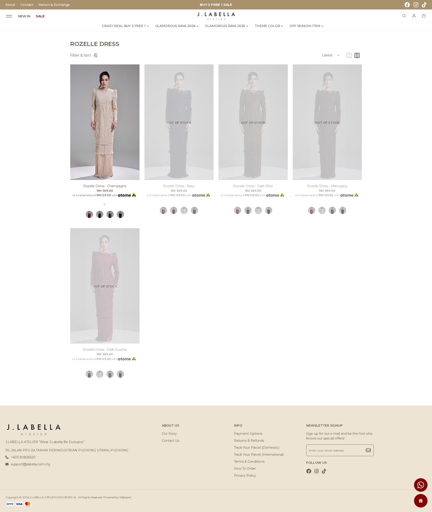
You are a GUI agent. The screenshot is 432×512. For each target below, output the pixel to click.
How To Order (245, 468)
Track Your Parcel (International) (259, 455)
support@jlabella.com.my (30, 464)
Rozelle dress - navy (179, 186)
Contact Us (170, 441)
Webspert (125, 497)
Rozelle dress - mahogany (327, 186)
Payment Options (248, 434)
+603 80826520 (23, 457)
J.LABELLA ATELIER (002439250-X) (52, 497)
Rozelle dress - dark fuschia (105, 350)
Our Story (169, 434)
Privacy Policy (245, 475)
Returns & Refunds (249, 441)
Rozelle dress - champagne (104, 186)
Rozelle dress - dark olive (253, 186)
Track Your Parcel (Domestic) (256, 448)
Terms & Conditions (249, 462)
